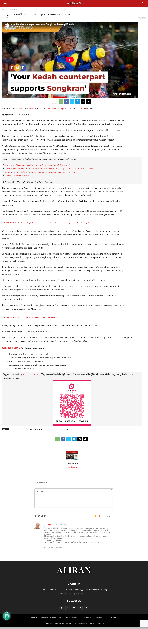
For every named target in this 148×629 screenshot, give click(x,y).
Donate (53, 618)
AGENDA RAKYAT (12, 348)
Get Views (142, 18)
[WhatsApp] (61, 101)
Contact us (44, 618)
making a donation (31, 374)
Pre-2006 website (72, 618)
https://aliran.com (72, 467)
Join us (60, 618)
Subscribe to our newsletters (92, 618)
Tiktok (71, 108)
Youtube (82, 108)
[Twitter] (72, 101)
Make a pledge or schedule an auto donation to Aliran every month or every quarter (42, 171)
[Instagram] (67, 608)
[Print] (88, 101)
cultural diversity (35, 429)
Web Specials (12, 9)
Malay (21, 108)
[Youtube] (86, 608)
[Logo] (74, 577)
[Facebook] (66, 101)
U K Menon (49, 525)
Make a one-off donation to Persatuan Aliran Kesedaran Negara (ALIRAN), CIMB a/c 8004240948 (49, 168)
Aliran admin (72, 463)
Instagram (61, 108)
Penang (64, 429)
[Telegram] (77, 101)
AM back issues (111, 618)
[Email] (83, 101)
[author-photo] (72, 459)
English (32, 108)
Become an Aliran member (17, 175)
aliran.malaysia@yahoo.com (79, 594)
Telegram (51, 108)
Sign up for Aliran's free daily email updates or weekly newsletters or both (37, 164)
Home (4, 9)
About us (34, 618)
